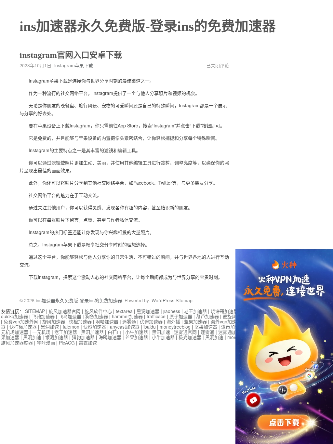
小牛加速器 (136, 332)
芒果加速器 (136, 337)
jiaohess (171, 311)
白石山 (114, 332)
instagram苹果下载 (73, 65)
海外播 (173, 321)
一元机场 (41, 332)
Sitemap (184, 300)
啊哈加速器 (107, 321)
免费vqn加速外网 (21, 321)
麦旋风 (229, 316)
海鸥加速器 (110, 337)
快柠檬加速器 (23, 326)
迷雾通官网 (185, 332)
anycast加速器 (125, 326)
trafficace (156, 316)
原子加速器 (180, 316)
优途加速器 (151, 321)
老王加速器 (195, 311)
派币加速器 (232, 326)
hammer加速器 (127, 316)
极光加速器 (190, 337)
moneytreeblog (175, 326)
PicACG (67, 342)
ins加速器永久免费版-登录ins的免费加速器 (148, 26)
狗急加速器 (96, 316)
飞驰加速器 (43, 316)
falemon (71, 326)
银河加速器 (56, 337)
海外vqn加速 (223, 321)
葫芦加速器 (207, 316)
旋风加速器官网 (65, 311)
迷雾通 (129, 321)
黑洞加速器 (148, 311)
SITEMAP (35, 311)
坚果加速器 (195, 321)
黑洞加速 (50, 326)
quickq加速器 (14, 316)
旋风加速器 (53, 321)
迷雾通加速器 (232, 332)
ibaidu (149, 326)
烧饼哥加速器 (224, 311)
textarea (124, 311)
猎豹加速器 (83, 337)
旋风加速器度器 (17, 342)
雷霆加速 (88, 342)
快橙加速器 (80, 321)
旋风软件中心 (98, 311)
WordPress (163, 300)
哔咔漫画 (46, 342)
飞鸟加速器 (70, 316)
